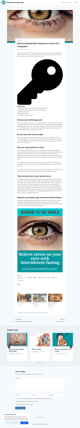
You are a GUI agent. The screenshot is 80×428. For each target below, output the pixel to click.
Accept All (24, 422)
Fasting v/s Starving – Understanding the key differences (53, 303)
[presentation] (17, 339)
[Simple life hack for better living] (24, 298)
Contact (76, 2)
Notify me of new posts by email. (24, 404)
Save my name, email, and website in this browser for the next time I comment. (34, 398)
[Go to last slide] (9, 346)
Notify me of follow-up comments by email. (27, 401)
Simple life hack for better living (23, 302)
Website (52, 395)
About (71, 2)
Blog (67, 2)
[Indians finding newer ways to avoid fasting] (40, 298)
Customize (8, 422)
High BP (32, 312)
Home (63, 2)
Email (34, 395)
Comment (19, 378)
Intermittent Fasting (39, 312)
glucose (26, 312)
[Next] (71, 346)
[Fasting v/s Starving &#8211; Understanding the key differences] (55, 298)
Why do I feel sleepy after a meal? (23, 320)
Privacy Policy (40, 417)
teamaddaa (20, 49)
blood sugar (20, 312)
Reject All (16, 422)
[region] (16, 419)
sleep (46, 312)
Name (18, 395)
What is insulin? (61, 320)
